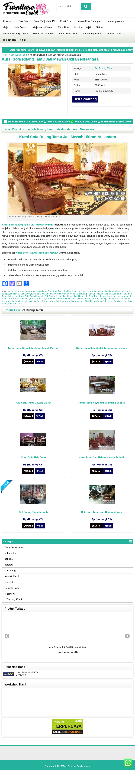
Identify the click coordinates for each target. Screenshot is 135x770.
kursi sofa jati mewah (20, 294)
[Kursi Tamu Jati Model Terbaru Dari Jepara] (102, 335)
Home (5, 55)
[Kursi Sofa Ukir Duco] (33, 445)
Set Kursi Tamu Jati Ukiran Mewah (101, 512)
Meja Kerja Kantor (43, 27)
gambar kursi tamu (16, 291)
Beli (41, 361)
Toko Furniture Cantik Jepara (76, 766)
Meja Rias (63, 27)
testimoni (10, 593)
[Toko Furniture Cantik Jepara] (26, 15)
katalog (9, 564)
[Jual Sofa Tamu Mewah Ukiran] (33, 391)
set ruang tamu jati (18, 301)
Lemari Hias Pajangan (89, 21)
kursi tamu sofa (22, 298)
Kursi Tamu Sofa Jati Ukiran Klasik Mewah (33, 348)
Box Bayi (23, 21)
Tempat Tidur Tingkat (14, 39)
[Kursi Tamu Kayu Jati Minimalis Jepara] (102, 392)
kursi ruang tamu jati (114, 291)
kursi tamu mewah (116, 296)
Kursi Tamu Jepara (97, 296)
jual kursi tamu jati (73, 291)
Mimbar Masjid (82, 27)
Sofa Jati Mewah (45, 301)
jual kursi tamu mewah (93, 291)
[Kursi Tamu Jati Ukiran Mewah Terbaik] (102, 448)
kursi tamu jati (80, 296)
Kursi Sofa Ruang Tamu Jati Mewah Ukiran (27, 224)
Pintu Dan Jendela (43, 33)
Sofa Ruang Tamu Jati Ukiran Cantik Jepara (106, 301)
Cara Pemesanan (14, 547)
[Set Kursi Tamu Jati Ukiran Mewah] (102, 502)
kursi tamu (68, 296)
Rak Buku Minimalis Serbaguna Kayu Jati (67, 647)
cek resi (9, 558)
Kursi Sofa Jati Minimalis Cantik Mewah (50, 294)
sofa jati (32, 301)
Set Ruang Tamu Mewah (33, 512)
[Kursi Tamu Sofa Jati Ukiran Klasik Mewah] (33, 339)
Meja (5, 27)
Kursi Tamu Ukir (37, 298)
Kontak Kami (12, 576)
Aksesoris (8, 21)
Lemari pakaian (115, 21)
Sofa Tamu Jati (15, 303)
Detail (29, 361)
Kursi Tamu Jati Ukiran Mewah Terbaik (101, 457)
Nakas (99, 27)
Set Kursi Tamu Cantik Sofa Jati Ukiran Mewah (68, 298)
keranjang (10, 570)
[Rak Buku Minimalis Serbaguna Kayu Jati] (67, 629)
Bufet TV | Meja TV (44, 21)
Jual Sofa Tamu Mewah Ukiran (33, 402)
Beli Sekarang (85, 99)
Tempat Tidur (113, 33)
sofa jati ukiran (61, 301)
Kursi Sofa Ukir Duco (33, 457)
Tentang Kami (14, 599)
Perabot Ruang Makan (15, 33)
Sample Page (12, 587)
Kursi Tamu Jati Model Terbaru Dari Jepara (101, 348)
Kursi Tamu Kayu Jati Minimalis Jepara (101, 402)
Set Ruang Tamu (91, 33)
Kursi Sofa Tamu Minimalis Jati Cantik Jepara (40, 296)
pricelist (9, 582)
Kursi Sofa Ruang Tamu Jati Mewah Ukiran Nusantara (50, 59)
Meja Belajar (20, 27)
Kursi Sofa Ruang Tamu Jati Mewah (37, 252)
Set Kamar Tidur (68, 33)
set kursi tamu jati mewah (104, 298)
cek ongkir (10, 553)
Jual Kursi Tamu (55, 291)
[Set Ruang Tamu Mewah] (33, 503)
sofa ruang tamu (76, 301)
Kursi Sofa (66, 21)
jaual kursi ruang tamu (36, 291)
